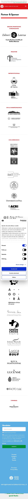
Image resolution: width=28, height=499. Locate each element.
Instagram (14, 456)
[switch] (24, 250)
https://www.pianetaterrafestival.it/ (20, 2)
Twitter (14, 458)
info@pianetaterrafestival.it (14, 485)
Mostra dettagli (20, 264)
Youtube (14, 460)
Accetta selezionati (14, 273)
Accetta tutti (14, 269)
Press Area (14, 468)
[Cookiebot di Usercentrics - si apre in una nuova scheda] (20, 221)
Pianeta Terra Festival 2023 (11, 6)
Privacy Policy (14, 469)
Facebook (14, 454)
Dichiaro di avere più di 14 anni (10, 432)
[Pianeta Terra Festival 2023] (2, 6)
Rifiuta (14, 277)
